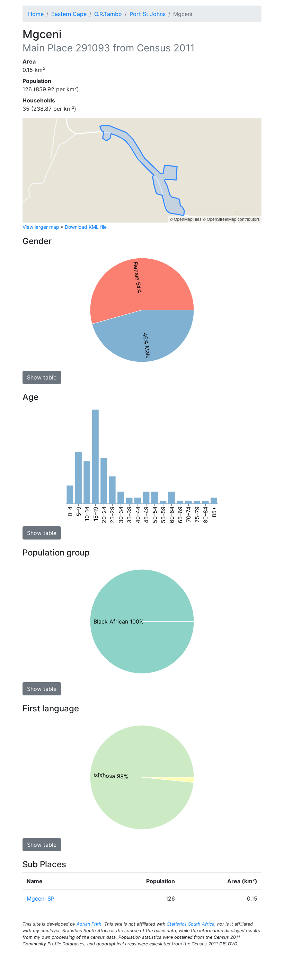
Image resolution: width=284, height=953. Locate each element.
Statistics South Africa (190, 924)
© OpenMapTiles (186, 219)
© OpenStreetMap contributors (231, 219)
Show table (41, 377)
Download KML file (86, 227)
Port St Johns (148, 13)
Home (36, 13)
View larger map (41, 227)
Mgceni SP (40, 898)
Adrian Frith (89, 924)
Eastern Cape (69, 13)
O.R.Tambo (108, 13)
